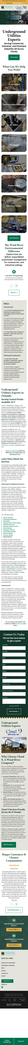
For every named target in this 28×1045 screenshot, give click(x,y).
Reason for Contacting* (7, 690)
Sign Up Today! (17, 3)
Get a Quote (14, 57)
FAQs (2, 968)
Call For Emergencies (7, 1041)
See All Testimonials (13, 910)
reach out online (21, 623)
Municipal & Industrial (7, 965)
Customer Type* (6, 684)
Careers (3, 970)
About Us (13, 292)
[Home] (7, 7)
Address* (4, 671)
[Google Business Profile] (2, 987)
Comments (4, 697)
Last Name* (5, 651)
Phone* (4, 664)
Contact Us (21, 1041)
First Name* (5, 645)
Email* (3, 658)
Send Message (13, 711)
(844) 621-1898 (10, 623)
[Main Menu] (25, 7)
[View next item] (16, 286)
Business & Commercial (8, 963)
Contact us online (10, 451)
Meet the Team (7, 844)
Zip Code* (4, 677)
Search (3, 976)
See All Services (14, 238)
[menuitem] (3, 1000)
